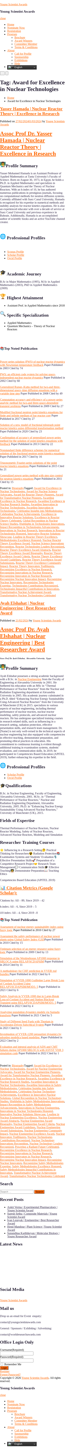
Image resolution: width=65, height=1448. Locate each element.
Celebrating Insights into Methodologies (39, 510)
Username (12, 1349)
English (18, 67)
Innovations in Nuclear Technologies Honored (26, 1111)
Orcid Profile (14, 258)
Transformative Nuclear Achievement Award (25, 592)
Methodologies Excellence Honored (20, 540)
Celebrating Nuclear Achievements (20, 514)
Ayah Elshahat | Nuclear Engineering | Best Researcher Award (28, 608)
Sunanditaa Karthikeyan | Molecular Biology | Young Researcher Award (33, 1235)
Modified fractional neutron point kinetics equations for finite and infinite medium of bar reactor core (31, 414)
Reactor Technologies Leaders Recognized (39, 546)
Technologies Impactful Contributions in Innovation (29, 588)
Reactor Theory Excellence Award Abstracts (25, 549)
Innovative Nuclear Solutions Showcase (23, 1114)
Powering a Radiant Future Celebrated (37, 1146)
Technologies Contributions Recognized (35, 585)
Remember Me (12, 1364)
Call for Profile (22, 53)
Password (11, 1356)
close (3, 18)
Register (4, 1371)
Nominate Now (16, 27)
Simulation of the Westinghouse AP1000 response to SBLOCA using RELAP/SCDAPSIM (30, 960)
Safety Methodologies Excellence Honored (36, 1166)
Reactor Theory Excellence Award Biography (30, 551)
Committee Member (25, 44)
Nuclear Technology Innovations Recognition (27, 1142)
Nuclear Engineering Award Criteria (34, 1124)
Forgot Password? (10, 1374)
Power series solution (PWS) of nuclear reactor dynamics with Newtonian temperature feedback (32, 363)
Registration (14, 31)
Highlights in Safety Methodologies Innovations (37, 1101)
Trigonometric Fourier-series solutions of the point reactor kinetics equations (28, 464)
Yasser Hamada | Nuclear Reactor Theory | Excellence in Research (31, 111)
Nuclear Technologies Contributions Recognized (26, 1139)
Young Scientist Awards (13, 4)
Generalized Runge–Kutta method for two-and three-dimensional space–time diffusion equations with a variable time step (30, 390)
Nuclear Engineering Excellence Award (31, 1133)
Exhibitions (20, 60)
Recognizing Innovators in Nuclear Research (25, 575)
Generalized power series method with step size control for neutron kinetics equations (31, 477)
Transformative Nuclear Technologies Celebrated (28, 595)
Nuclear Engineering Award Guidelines (32, 1126)
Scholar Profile (15, 254)
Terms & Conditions (26, 47)
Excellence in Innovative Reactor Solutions (28, 516)
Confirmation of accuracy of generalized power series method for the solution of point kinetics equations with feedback (31, 441)
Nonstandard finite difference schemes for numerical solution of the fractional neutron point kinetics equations (32, 452)
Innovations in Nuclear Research (18, 530)
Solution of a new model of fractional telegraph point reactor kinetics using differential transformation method (31, 426)
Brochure (19, 37)
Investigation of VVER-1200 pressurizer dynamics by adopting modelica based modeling (30, 1036)
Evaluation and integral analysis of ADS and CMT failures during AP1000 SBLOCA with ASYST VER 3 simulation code (31, 1050)
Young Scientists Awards (47, 620)
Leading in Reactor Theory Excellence (35, 536)
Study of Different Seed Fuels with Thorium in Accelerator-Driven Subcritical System (26, 1023)
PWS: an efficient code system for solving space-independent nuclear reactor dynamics (28, 376)
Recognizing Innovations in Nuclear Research (26, 572)
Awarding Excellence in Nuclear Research (27, 499)
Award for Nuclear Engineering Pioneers (36, 1072)
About (10, 50)
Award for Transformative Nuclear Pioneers (31, 496)
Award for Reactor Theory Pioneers (33, 494)
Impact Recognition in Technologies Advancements (29, 527)
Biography (18, 488)
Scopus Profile (15, 251)
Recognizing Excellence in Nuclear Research (25, 569)
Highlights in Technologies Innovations (41, 523)
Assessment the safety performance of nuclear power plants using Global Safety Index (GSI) (30, 938)
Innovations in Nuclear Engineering (38, 1107)
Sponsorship (21, 57)
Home (10, 24)
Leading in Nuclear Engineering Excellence (29, 1116)
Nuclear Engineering (29, 679)
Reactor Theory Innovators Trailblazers (31, 566)
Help (17, 63)
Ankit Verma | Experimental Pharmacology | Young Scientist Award (32, 1209)
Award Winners (23, 40)
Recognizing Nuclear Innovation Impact (23, 579)
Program (12, 34)
